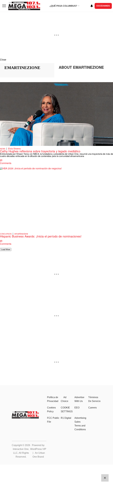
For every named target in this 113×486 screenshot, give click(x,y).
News (2, 148)
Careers (92, 407)
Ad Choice (64, 399)
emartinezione (21, 233)
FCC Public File (53, 420)
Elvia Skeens (14, 148)
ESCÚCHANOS (103, 6)
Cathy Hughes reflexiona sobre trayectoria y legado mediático (40, 151)
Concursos (6, 233)
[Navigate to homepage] (24, 6)
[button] (56, 59)
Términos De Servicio (94, 399)
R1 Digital (66, 418)
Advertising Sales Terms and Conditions (80, 424)
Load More (5, 249)
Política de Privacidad (52, 399)
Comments (5, 163)
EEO (76, 407)
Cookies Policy (51, 409)
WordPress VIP (38, 449)
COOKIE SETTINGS (67, 409)
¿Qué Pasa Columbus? (63, 6)
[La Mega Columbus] (25, 417)
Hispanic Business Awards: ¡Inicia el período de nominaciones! (41, 236)
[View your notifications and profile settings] (92, 6)
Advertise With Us (79, 399)
